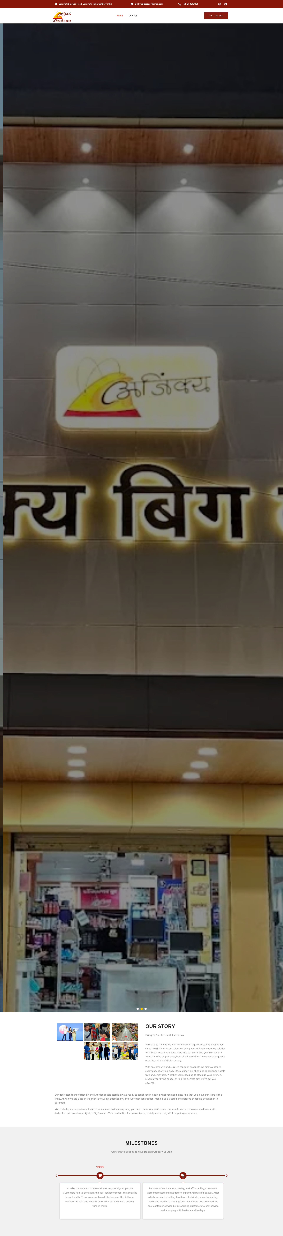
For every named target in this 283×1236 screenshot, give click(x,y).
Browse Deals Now (22, 537)
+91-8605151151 (190, 4)
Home (119, 15)
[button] (137, 1009)
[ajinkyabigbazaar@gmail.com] (132, 4)
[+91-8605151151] (179, 4)
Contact (133, 15)
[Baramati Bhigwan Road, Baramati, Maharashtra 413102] (56, 4)
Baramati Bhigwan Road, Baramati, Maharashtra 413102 (85, 4)
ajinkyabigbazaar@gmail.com (149, 4)
